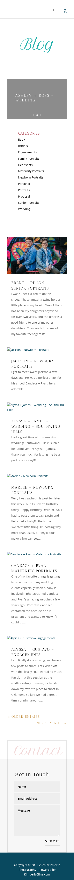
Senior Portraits (28, 203)
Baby (21, 139)
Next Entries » (52, 723)
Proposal (24, 196)
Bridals (23, 146)
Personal (24, 184)
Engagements (27, 152)
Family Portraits (28, 158)
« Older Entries (23, 717)
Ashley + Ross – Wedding (34, 97)
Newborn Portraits (30, 177)
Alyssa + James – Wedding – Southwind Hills (35, 426)
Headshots (25, 165)
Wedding (24, 209)
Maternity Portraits (31, 171)
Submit (52, 841)
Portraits (24, 190)
